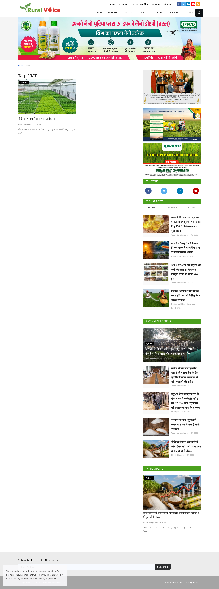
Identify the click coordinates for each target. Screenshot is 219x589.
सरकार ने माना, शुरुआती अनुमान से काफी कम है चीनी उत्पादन (185, 424)
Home (100, 12)
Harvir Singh (176, 455)
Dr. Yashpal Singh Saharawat (183, 304)
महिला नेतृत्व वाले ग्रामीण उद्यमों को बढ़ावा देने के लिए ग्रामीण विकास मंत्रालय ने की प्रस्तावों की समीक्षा (184, 375)
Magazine (156, 4)
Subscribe (162, 566)
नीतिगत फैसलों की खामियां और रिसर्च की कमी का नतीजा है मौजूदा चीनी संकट (186, 446)
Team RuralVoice (178, 235)
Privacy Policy (191, 582)
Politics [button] (129, 12)
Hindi (169, 4)
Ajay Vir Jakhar (24, 124)
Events (158, 12)
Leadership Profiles (139, 4)
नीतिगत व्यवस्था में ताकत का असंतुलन (36, 119)
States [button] (144, 12)
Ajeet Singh (176, 256)
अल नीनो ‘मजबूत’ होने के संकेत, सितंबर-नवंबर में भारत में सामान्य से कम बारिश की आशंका (185, 247)
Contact (111, 4)
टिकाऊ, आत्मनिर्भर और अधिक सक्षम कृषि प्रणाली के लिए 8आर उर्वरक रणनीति (185, 295)
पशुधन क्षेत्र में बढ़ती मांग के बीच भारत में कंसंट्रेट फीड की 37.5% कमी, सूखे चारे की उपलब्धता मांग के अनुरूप (185, 400)
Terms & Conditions (173, 582)
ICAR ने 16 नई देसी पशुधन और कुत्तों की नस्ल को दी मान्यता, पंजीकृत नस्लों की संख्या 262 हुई (186, 271)
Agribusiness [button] (174, 12)
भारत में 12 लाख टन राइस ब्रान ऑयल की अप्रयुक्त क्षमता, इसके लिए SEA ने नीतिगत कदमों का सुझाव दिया (186, 224)
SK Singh (175, 411)
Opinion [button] (113, 12)
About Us (123, 4)
